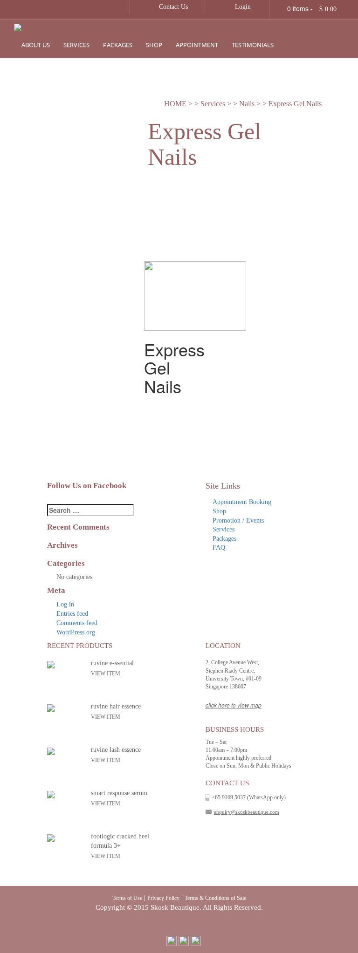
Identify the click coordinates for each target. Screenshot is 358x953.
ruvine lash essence (116, 749)
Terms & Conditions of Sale (215, 898)
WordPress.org (75, 632)
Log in (65, 604)
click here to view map (234, 705)
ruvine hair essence (116, 706)
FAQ (219, 547)
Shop (154, 45)
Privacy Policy (163, 898)
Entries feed (72, 613)
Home (175, 104)
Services (76, 45)
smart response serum (119, 793)
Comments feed (76, 622)
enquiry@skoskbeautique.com (246, 812)
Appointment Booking (242, 501)
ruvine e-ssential (112, 663)
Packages (117, 45)
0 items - (312, 8)
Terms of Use (127, 898)
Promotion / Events (319, 45)
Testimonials (253, 45)
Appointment (197, 45)
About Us (35, 45)
